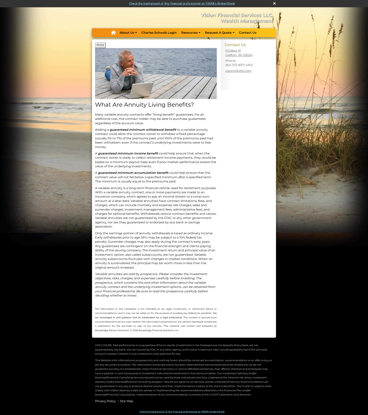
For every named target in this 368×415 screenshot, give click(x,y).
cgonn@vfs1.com (238, 71)
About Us (127, 32)
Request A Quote (218, 32)
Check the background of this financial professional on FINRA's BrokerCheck (182, 3)
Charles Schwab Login (159, 32)
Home (113, 32)
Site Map (126, 401)
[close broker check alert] (274, 3)
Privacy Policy (105, 401)
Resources (189, 32)
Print (100, 45)
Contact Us (247, 32)
